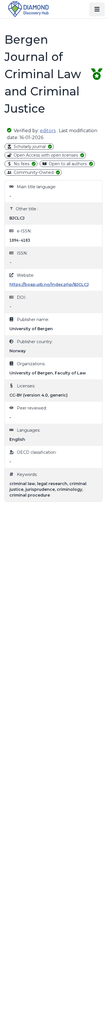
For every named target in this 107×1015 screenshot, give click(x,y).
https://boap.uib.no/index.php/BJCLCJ (49, 284)
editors (48, 130)
